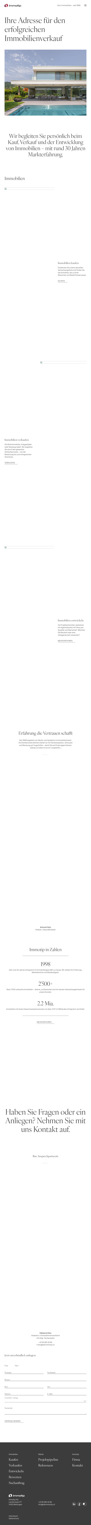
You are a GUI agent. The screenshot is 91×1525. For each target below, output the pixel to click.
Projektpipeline (48, 1459)
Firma (76, 1459)
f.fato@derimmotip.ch (46, 1345)
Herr (17, 1365)
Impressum (13, 1516)
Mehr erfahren (65, 641)
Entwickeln (16, 1471)
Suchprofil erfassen (19, 1081)
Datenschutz (14, 1518)
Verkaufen (10, 463)
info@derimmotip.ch (46, 1504)
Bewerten (15, 1477)
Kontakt (77, 1465)
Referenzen (45, 1465)
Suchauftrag (16, 1482)
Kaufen (61, 281)
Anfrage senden (13, 1421)
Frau (6, 1365)
